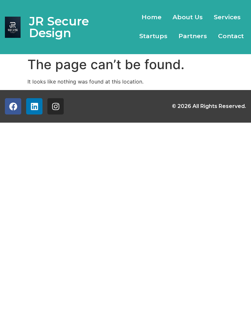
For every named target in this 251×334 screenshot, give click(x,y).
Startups (153, 36)
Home (151, 17)
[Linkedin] (34, 106)
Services (227, 17)
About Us (188, 17)
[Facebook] (13, 106)
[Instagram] (55, 106)
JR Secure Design (59, 27)
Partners (192, 36)
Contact (231, 36)
